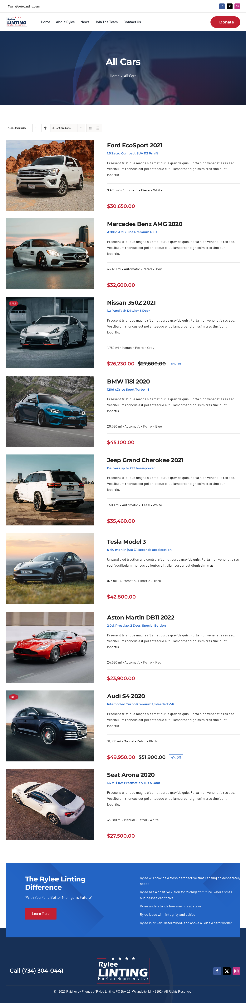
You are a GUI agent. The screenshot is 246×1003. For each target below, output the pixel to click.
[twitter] (230, 6)
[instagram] (237, 6)
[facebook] (222, 6)
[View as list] (98, 128)
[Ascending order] (45, 128)
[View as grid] (90, 128)
